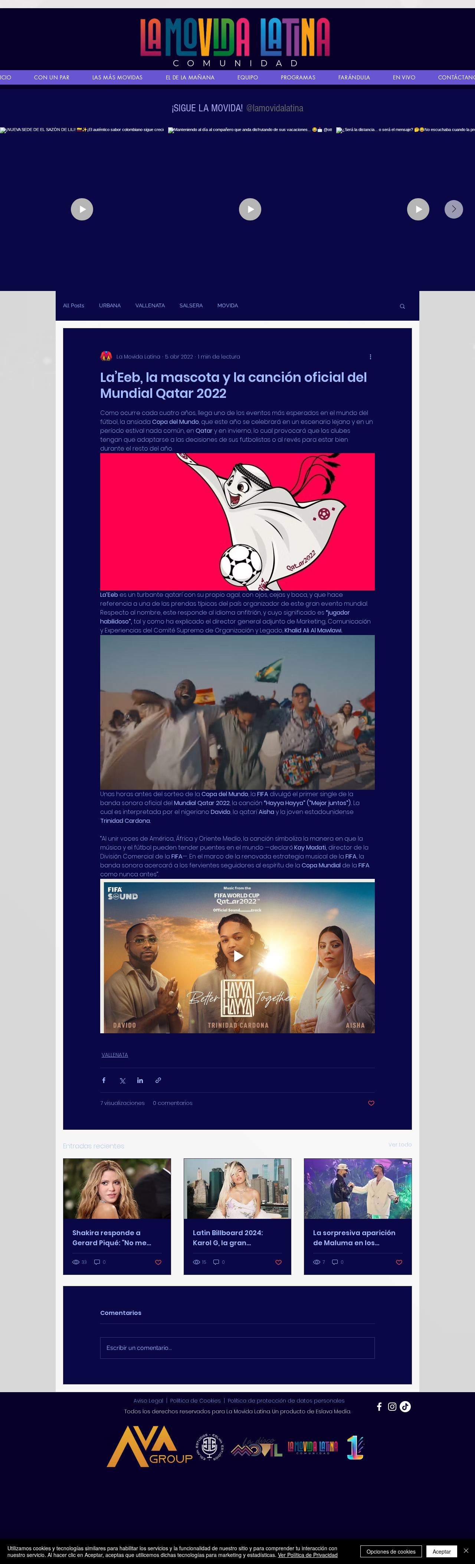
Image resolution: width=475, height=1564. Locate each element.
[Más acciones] (370, 356)
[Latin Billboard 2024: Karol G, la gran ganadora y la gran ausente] (237, 1189)
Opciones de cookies (391, 1551)
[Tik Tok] (405, 1406)
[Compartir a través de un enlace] (158, 1080)
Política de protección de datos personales (286, 1400)
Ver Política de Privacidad (308, 1554)
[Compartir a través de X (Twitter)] (121, 1080)
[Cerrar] (466, 1551)
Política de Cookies (195, 1400)
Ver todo (400, 1144)
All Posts (73, 305)
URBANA (110, 305)
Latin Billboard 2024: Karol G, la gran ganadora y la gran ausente (228, 1238)
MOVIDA (227, 305)
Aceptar (442, 1551)
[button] (402, 306)
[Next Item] (454, 209)
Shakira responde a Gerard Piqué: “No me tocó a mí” (109, 1238)
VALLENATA (150, 305)
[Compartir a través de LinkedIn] (140, 1080)
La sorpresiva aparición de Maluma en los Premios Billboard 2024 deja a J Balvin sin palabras (354, 1238)
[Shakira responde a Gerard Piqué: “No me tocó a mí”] (117, 1189)
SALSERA (191, 305)
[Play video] (237, 956)
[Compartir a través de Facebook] (103, 1080)
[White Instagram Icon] (392, 1406)
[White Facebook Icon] (379, 1406)
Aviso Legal (149, 1400)
